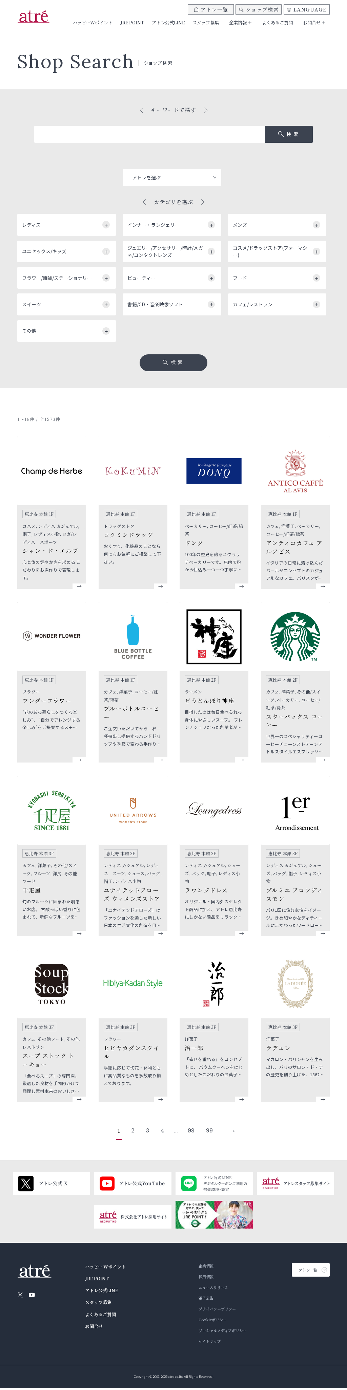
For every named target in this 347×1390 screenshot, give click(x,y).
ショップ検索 (262, 9)
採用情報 (206, 1276)
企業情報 (206, 1265)
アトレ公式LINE (168, 22)
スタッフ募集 (205, 22)
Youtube (32, 1295)
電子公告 (206, 1298)
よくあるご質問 (277, 22)
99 (209, 1130)
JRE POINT (132, 22)
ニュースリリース (213, 1287)
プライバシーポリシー (217, 1308)
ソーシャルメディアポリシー (223, 1330)
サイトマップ (210, 1341)
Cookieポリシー (213, 1319)
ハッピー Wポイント (105, 1266)
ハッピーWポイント (93, 22)
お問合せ (94, 1326)
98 (191, 1130)
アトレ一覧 (214, 9)
